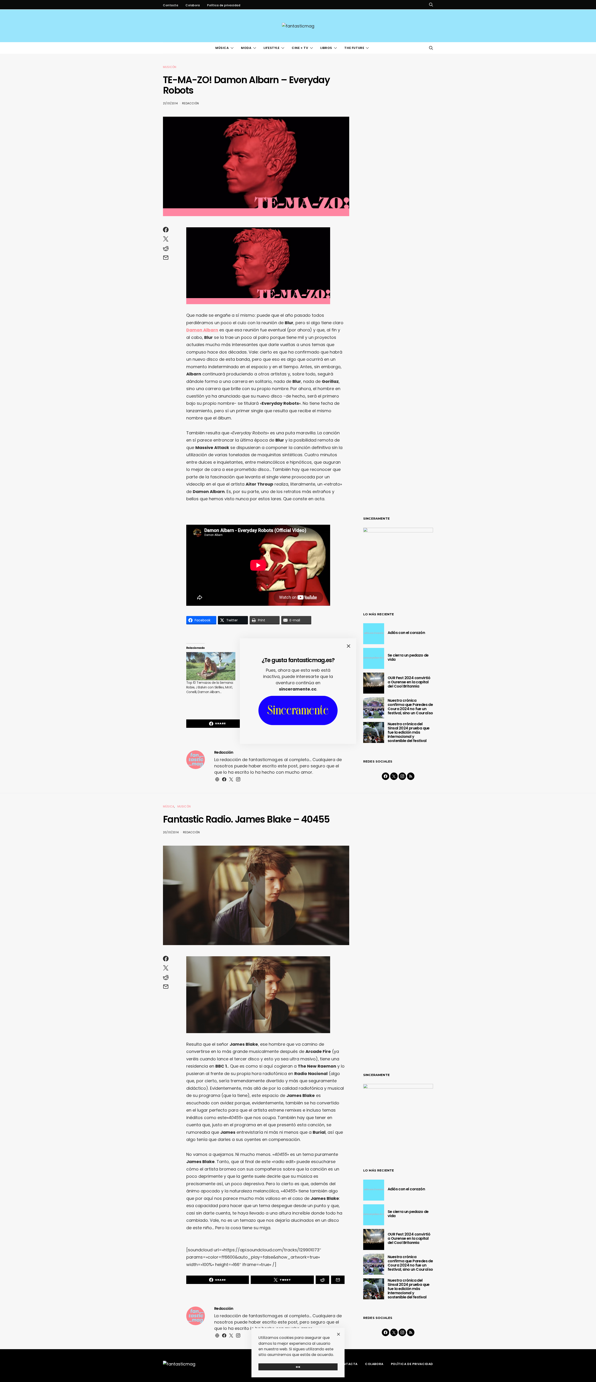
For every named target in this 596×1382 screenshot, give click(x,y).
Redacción (190, 103)
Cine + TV (300, 48)
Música (222, 48)
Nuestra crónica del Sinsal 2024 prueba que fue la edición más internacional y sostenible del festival (409, 732)
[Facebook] (385, 776)
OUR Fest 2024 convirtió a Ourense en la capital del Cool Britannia (409, 682)
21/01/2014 (170, 103)
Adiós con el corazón (406, 632)
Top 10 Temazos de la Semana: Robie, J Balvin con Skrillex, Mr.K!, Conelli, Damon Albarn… (209, 687)
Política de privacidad (223, 5)
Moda (246, 48)
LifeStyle (271, 48)
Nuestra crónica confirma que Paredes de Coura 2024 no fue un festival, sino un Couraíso (410, 707)
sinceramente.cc (297, 689)
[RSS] (410, 776)
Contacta (170, 5)
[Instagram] (402, 776)
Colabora (193, 5)
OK (298, 1367)
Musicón (169, 67)
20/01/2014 (171, 832)
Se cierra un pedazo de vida (408, 657)
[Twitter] (394, 776)
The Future (354, 48)
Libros (326, 48)
